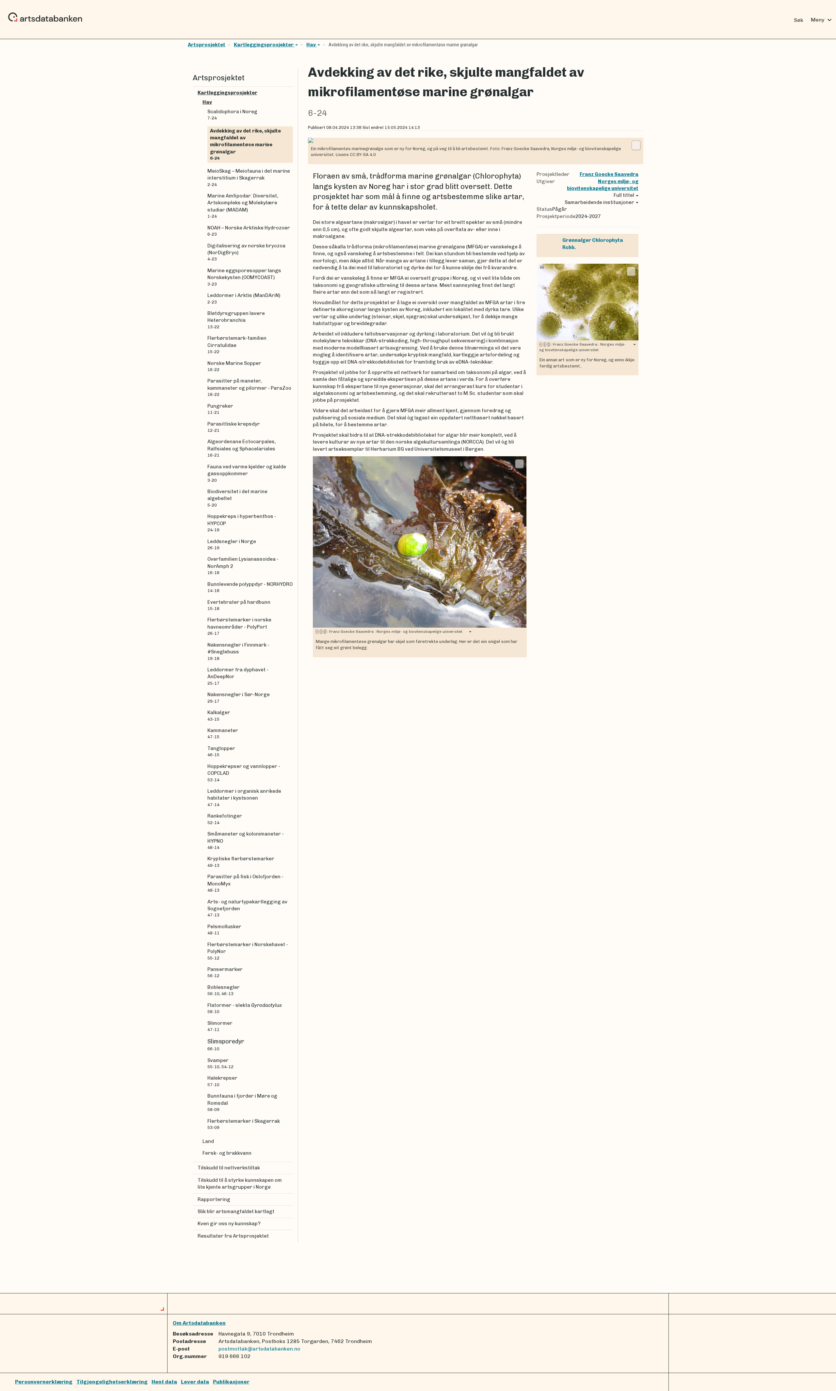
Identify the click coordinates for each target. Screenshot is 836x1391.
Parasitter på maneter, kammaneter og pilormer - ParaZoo (249, 387)
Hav (311, 45)
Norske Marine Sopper (234, 366)
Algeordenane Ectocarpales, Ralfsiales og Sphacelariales (241, 448)
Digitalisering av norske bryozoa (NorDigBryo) (246, 252)
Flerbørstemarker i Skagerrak (243, 1124)
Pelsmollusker (224, 929)
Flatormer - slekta (244, 1008)
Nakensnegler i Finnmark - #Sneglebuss (238, 651)
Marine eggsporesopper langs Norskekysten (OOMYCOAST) (244, 277)
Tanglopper (221, 751)
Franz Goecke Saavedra (609, 174)
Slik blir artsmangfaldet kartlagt (236, 1211)
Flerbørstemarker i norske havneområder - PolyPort (239, 626)
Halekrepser (222, 1081)
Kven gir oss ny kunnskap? (229, 1224)
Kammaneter (222, 733)
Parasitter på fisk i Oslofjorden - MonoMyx (245, 883)
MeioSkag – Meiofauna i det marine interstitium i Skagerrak (248, 177)
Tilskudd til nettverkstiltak (229, 1168)
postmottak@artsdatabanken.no (259, 1349)
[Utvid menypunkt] (290, 93)
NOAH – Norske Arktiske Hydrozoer (248, 231)
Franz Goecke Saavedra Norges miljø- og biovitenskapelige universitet (394, 631)
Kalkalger (218, 715)
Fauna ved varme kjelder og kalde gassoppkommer (246, 473)
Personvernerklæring (43, 1382)
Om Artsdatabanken (199, 1323)
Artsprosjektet (206, 45)
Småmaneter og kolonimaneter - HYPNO (245, 840)
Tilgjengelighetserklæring (112, 1382)
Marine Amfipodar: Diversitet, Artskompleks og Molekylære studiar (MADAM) (242, 206)
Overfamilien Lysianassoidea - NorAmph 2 (243, 565)
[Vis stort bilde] (636, 145)
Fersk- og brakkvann (226, 1153)
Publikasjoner (231, 1382)
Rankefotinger (224, 819)
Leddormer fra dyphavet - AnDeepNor (237, 676)
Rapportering (214, 1199)
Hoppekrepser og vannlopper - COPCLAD (243, 772)
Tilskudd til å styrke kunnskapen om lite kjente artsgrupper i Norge (240, 1183)
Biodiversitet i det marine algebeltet (237, 498)
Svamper (220, 1063)
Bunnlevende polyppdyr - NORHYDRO (250, 587)
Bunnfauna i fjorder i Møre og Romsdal (242, 1102)
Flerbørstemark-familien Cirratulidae (236, 344)
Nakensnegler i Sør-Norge (238, 697)
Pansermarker (225, 972)
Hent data (164, 1382)
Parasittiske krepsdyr (233, 427)
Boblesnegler (223, 990)
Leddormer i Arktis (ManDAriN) (243, 298)
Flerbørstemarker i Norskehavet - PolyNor (247, 951)
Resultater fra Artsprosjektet (233, 1236)
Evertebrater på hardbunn (238, 605)
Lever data (195, 1382)
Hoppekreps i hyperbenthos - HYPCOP (241, 522)
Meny (822, 20)
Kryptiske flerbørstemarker (240, 861)
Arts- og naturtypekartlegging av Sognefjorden (247, 908)
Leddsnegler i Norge (231, 544)
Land (208, 1141)
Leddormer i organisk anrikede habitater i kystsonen (244, 797)
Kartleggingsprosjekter (264, 45)
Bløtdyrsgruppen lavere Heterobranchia (236, 319)
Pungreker (220, 409)
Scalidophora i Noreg (232, 114)
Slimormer (220, 1026)
